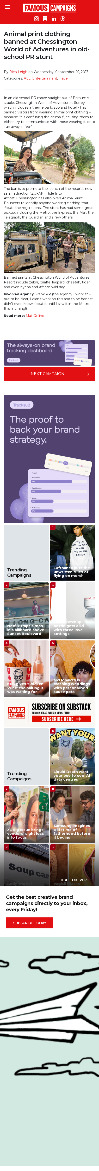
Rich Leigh (18, 72)
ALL (27, 78)
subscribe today (29, 923)
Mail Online (35, 316)
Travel (63, 78)
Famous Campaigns (49, 8)
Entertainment (44, 78)
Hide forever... (75, 880)
